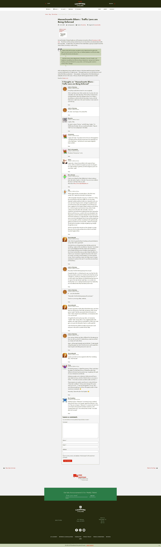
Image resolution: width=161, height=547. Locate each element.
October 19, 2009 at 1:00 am (73, 291)
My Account (54, 536)
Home (46, 14)
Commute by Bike (97, 25)
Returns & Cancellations (66, 536)
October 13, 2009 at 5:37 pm (73, 161)
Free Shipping (82, 476)
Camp (63, 9)
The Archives (54, 14)
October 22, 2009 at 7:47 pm (73, 366)
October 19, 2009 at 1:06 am (73, 306)
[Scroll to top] (3, 537)
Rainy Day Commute (10, 468)
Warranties (78, 536)
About (105, 9)
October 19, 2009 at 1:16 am (73, 354)
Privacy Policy (87, 536)
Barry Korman (71, 175)
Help (99, 9)
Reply (69, 105)
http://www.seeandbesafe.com (81, 183)
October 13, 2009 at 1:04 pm (73, 150)
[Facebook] (76, 530)
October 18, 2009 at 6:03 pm (73, 238)
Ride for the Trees (151, 468)
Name (65, 440)
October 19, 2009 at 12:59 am (73, 268)
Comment (65, 422)
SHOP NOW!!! (90, 545)
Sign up (92, 495)
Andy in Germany (72, 87)
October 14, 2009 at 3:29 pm (73, 191)
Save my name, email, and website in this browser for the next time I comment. (79, 456)
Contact (112, 9)
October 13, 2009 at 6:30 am (73, 109)
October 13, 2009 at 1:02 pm (73, 135)
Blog (71, 9)
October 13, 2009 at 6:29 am (73, 88)
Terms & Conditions (98, 536)
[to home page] (80, 4)
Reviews (108, 536)
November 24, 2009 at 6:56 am (74, 399)
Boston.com (65, 78)
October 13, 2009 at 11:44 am (73, 119)
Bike (49, 9)
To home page (80, 509)
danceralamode (72, 237)
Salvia (69, 160)
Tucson (79, 9)
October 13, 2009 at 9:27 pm (73, 176)
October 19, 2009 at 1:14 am (73, 335)
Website (65, 449)
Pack (56, 9)
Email (64, 445)
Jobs (80, 538)
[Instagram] (80, 530)
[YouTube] (84, 530)
